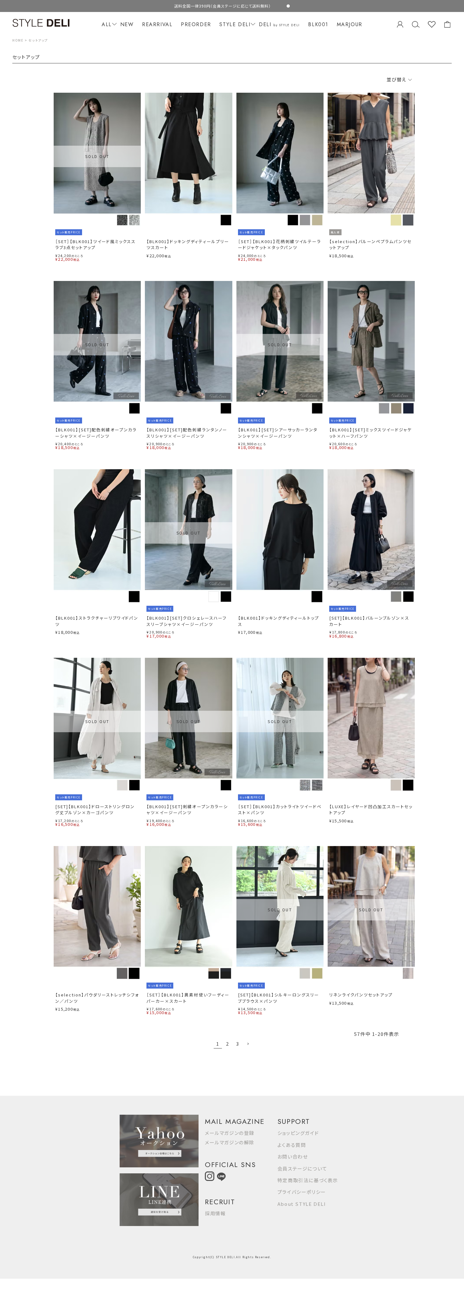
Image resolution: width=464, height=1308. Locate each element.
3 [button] (237, 1043)
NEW (127, 24)
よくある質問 (291, 1145)
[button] (248, 1044)
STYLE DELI (234, 24)
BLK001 (318, 24)
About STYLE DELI (301, 1203)
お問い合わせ (292, 1156)
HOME (17, 40)
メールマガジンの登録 (229, 1133)
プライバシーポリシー (301, 1191)
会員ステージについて (302, 1168)
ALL (107, 24)
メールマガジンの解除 (229, 1142)
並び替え (397, 79)
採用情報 (215, 1213)
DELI (279, 24)
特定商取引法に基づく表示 (307, 1180)
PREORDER (196, 24)
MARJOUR (349, 24)
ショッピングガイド (298, 1133)
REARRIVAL (157, 24)
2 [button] (227, 1043)
